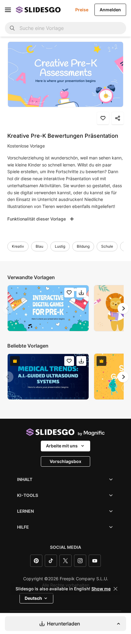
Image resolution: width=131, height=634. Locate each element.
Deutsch (33, 598)
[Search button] (12, 28)
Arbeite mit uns (62, 445)
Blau (39, 246)
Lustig (60, 246)
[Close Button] (115, 589)
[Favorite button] (103, 118)
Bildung (83, 246)
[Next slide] (123, 308)
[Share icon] (118, 118)
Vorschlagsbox (65, 461)
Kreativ (18, 246)
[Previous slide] (7, 308)
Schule (107, 246)
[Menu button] (8, 10)
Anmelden (110, 9)
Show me (101, 588)
